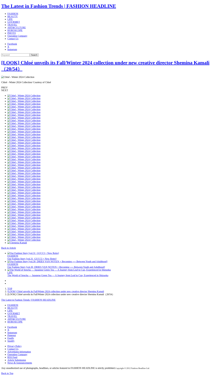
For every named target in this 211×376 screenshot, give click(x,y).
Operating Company (17, 36)
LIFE (10, 19)
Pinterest (11, 335)
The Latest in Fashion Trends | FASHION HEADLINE (58, 6)
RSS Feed (12, 357)
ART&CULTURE (16, 27)
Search (34, 55)
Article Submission (16, 360)
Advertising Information (19, 351)
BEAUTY (12, 16)
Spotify (11, 341)
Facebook (12, 44)
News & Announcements (19, 363)
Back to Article (8, 248)
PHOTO (11, 33)
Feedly (10, 338)
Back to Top (7, 373)
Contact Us (12, 38)
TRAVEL (12, 24)
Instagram (12, 49)
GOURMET (13, 22)
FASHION (12, 13)
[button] (105, 87)
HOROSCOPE (15, 30)
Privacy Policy (14, 346)
